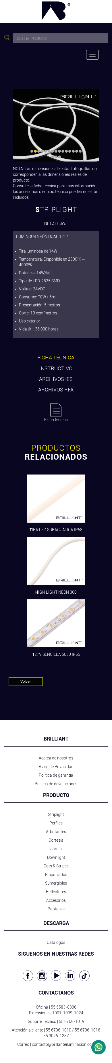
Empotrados (56, 874)
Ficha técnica (55, 358)
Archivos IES (56, 379)
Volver (25, 681)
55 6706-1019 (71, 1021)
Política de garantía (56, 775)
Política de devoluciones (56, 783)
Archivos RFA (56, 390)
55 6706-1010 (58, 1030)
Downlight (56, 857)
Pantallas (56, 909)
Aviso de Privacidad (56, 766)
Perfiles (56, 823)
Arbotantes (56, 831)
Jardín (56, 849)
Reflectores (56, 891)
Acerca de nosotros (56, 758)
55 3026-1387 (56, 1036)
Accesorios (56, 900)
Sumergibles (56, 883)
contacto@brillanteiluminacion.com (63, 1044)
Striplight (56, 814)
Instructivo (55, 368)
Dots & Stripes (56, 866)
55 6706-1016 (87, 1030)
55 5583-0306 (63, 1007)
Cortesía (56, 840)
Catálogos (56, 942)
